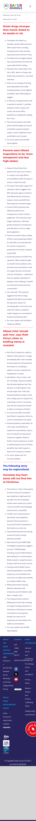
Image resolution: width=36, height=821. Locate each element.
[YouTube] (16, 679)
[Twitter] (16, 674)
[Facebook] (16, 669)
